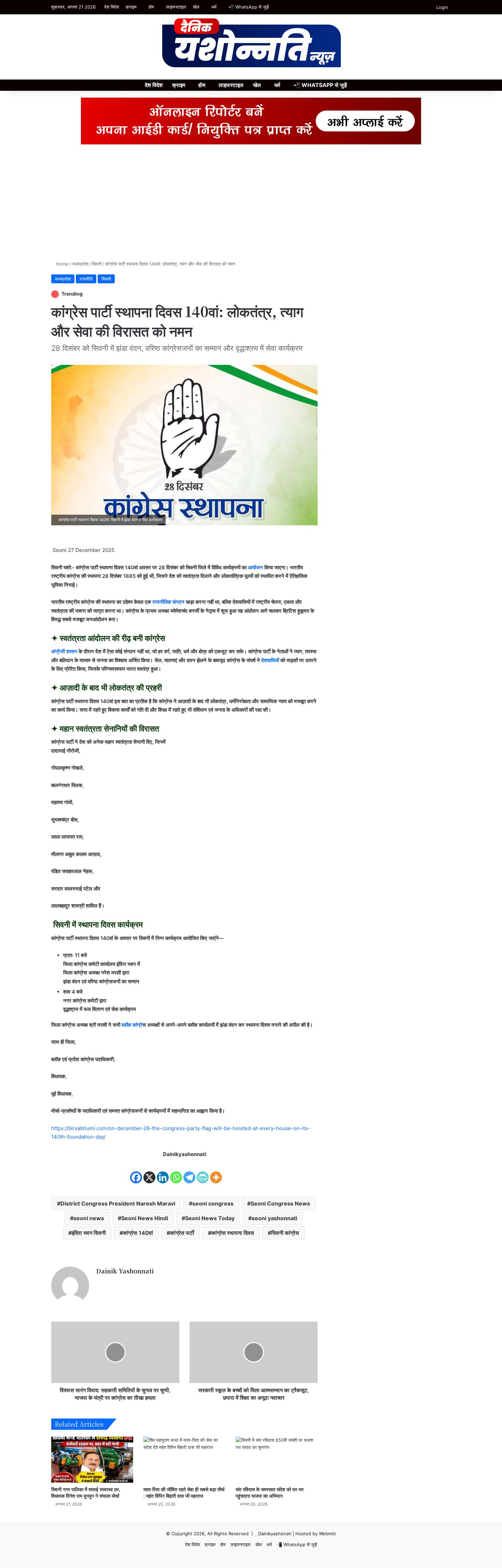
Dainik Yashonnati (125, 1270)
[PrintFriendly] (203, 1171)
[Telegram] (189, 1171)
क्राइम (131, 7)
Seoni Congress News (280, 1203)
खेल (196, 7)
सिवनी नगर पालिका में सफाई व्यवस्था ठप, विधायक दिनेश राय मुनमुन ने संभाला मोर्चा (85, 1492)
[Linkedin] (163, 1171)
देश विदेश (111, 7)
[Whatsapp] (176, 1171)
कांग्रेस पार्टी (182, 1232)
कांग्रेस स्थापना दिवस (232, 1232)
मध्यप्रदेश (80, 264)
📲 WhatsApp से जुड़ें (248, 7)
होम (151, 7)
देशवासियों (270, 660)
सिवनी (96, 264)
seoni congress (213, 1203)
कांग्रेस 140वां (138, 1232)
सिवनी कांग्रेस (285, 1232)
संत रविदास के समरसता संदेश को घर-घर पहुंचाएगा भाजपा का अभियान (270, 1492)
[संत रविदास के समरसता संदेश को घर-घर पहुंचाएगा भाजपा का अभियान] (277, 1460)
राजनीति (86, 279)
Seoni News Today (210, 1218)
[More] (216, 1171)
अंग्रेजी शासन (64, 651)
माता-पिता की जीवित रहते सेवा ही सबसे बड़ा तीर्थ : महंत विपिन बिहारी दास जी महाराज (183, 1492)
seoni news (88, 1218)
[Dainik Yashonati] (251, 43)
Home (62, 264)
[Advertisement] (251, 202)
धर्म (214, 7)
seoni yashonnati (274, 1218)
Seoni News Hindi (144, 1218)
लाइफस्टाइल (176, 7)
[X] (149, 1171)
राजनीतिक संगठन (168, 602)
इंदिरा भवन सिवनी (89, 1232)
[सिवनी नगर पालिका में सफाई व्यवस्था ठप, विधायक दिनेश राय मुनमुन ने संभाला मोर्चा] (92, 1460)
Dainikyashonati (274, 1533)
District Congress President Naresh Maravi (117, 1203)
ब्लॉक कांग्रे (131, 1025)
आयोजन (255, 567)
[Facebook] (136, 1171)
